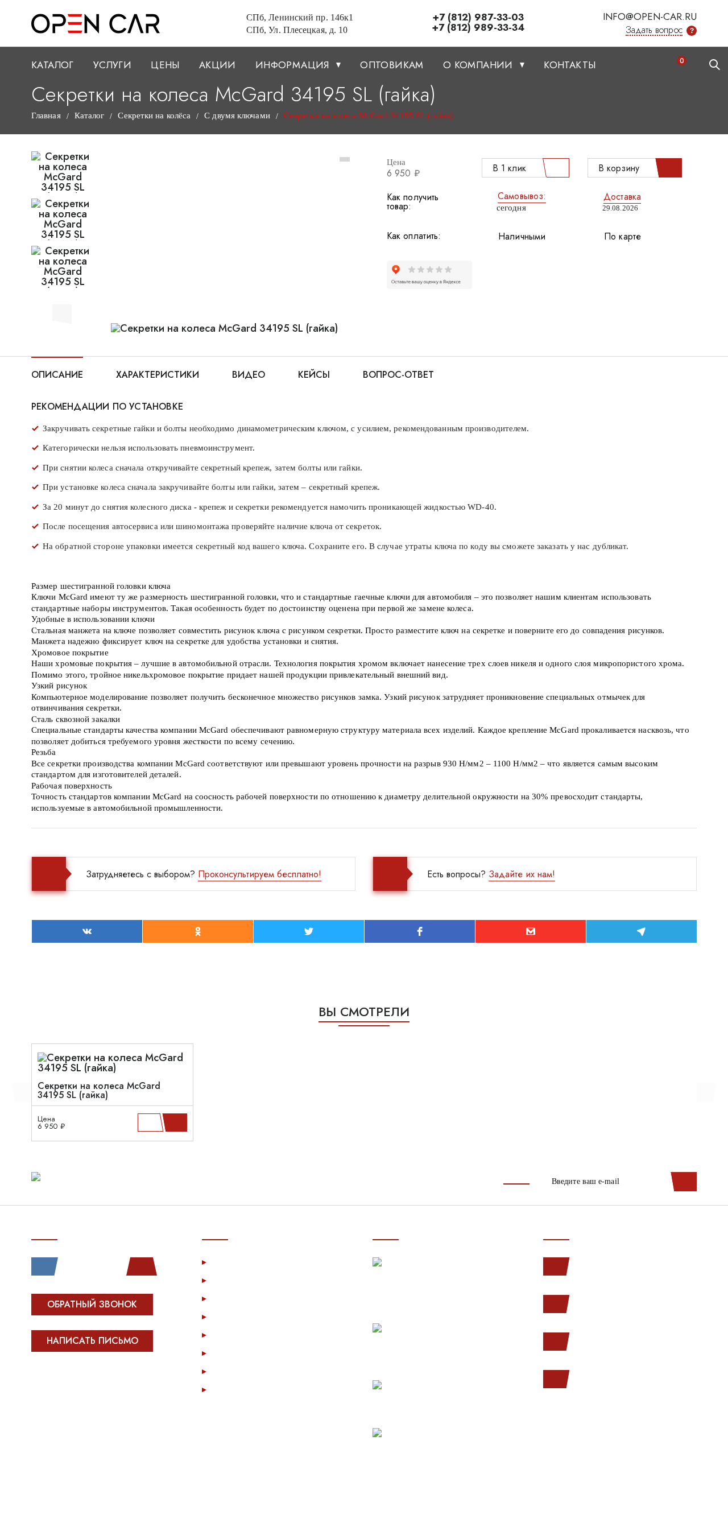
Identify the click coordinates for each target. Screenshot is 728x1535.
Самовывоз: (522, 196)
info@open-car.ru (650, 16)
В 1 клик (509, 168)
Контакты (569, 65)
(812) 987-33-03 (610, 1341)
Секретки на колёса (154, 115)
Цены (165, 65)
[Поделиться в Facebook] (420, 931)
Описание (57, 373)
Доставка (622, 196)
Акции (217, 65)
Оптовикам (392, 65)
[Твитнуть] (309, 931)
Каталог (52, 65)
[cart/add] (176, 1122)
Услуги (112, 65)
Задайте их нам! (522, 874)
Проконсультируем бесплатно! (259, 874)
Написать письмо (92, 1340)
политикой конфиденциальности (628, 1513)
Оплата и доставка (252, 1316)
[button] (62, 312)
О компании (479, 65)
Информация (293, 65)
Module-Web (103, 1383)
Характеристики (157, 373)
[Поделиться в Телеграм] (641, 931)
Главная (46, 115)
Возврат (230, 1334)
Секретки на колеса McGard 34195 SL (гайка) (99, 1091)
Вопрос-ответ (398, 373)
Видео (248, 373)
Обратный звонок (92, 1304)
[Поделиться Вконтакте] (87, 931)
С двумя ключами (237, 115)
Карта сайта (237, 1389)
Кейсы (314, 373)
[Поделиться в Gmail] (530, 931)
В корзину (618, 168)
